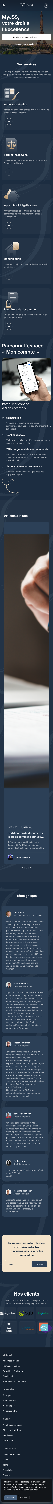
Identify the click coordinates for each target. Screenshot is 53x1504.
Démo (6, 1459)
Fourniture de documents (20, 309)
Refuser (23, 1497)
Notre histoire (9, 1400)
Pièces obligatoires (12, 1430)
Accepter (10, 1497)
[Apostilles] (9, 225)
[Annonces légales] (9, 121)
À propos (7, 1395)
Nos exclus (8, 1440)
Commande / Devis (12, 1454)
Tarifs (5, 1465)
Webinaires (8, 1435)
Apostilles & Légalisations (20, 205)
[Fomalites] (9, 172)
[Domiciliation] (9, 276)
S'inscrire (39, 1264)
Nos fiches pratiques (12, 1425)
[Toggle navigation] (4, 5)
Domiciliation (12, 258)
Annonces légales (15, 104)
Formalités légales (16, 154)
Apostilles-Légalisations (14, 1371)
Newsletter (8, 1470)
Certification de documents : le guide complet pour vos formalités (26, 836)
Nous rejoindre (10, 1411)
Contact (6, 1475)
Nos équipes (9, 1406)
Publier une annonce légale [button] (24, 37)
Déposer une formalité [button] (24, 44)
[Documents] (9, 326)
